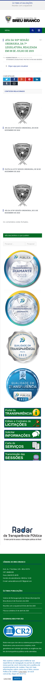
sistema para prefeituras (32, 642)
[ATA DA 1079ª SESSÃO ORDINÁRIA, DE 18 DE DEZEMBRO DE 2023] (22, 113)
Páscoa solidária (9, 611)
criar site (18, 642)
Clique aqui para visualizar (18, 66)
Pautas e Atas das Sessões (33, 59)
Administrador (11, 57)
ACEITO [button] (17, 678)
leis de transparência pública (13, 651)
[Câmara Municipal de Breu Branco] (22, 19)
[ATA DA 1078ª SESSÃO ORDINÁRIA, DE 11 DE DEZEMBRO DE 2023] (22, 196)
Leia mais (22, 671)
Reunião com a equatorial (22, 5)
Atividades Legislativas (14, 59)
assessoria (19, 645)
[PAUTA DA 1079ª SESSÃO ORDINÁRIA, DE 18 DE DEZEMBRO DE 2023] (22, 154)
